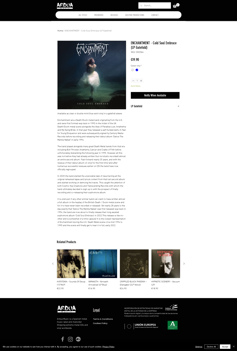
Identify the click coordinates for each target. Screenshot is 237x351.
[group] (118, 271)
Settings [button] (198, 346)
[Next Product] (184, 263)
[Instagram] (70, 339)
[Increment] (141, 80)
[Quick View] (71, 263)
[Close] (233, 346)
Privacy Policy (108, 346)
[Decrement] (133, 80)
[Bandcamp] (78, 339)
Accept (225, 346)
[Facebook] (62, 339)
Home (60, 30)
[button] (176, 5)
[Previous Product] (53, 263)
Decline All (211, 346)
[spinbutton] (137, 80)
